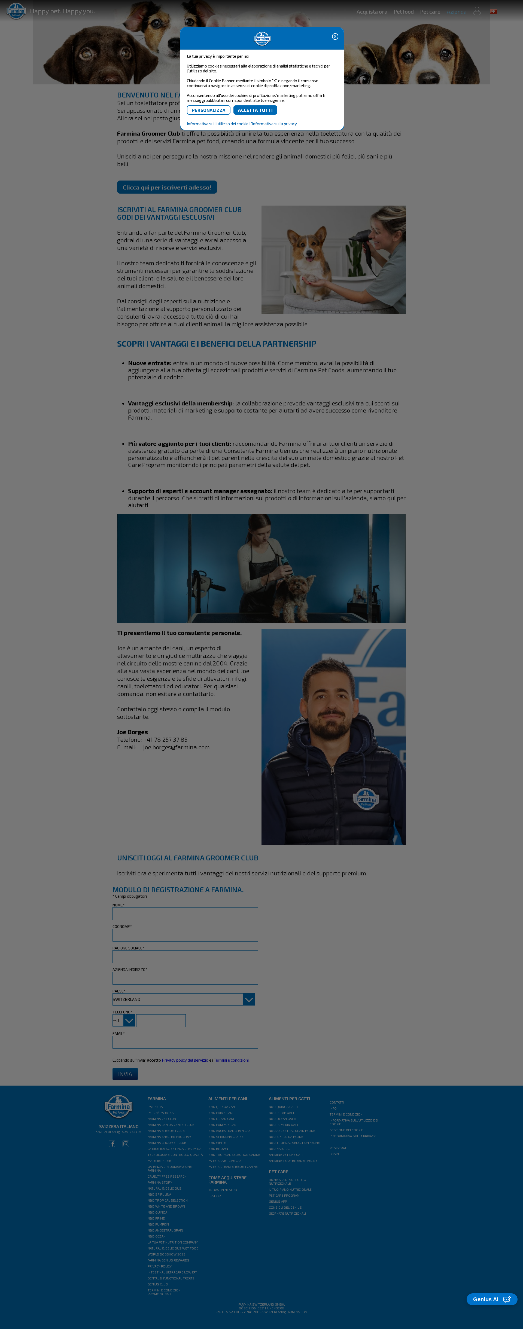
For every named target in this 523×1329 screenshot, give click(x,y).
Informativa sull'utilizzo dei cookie (217, 123)
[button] (492, 1299)
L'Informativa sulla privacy (273, 123)
